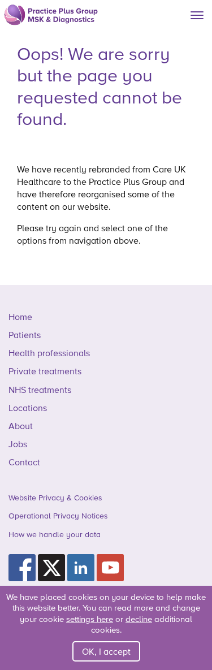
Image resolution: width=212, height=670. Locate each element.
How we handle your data (54, 534)
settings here (89, 619)
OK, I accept (106, 651)
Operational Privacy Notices (58, 515)
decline (139, 619)
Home (20, 317)
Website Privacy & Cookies (55, 497)
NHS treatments (39, 389)
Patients (24, 335)
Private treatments (44, 371)
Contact (24, 462)
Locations (27, 408)
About (20, 426)
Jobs (17, 444)
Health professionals (49, 353)
